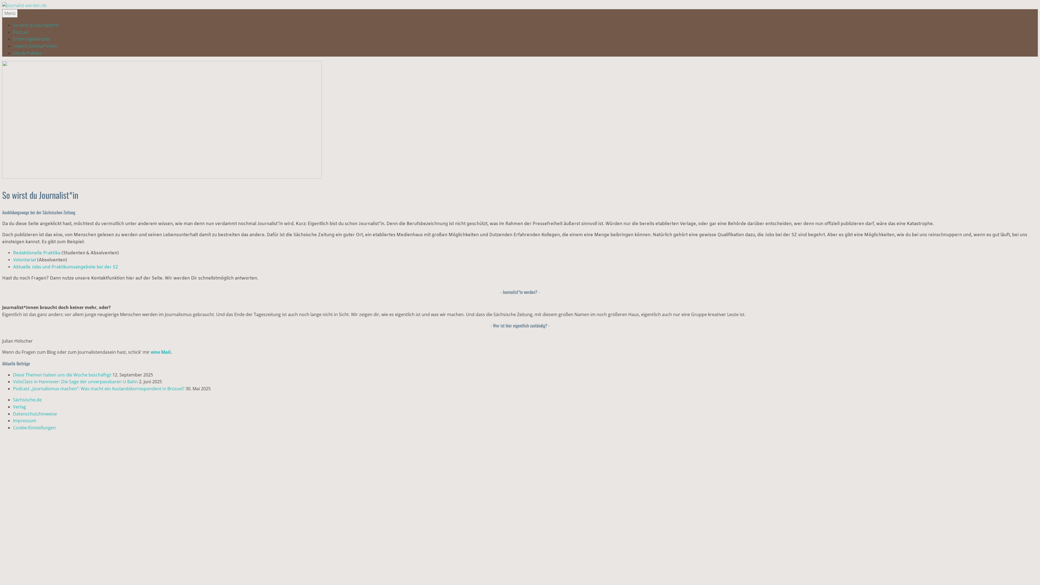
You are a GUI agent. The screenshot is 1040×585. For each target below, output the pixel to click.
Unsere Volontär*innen (35, 46)
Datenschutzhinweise (35, 414)
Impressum (24, 421)
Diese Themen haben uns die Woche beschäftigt (62, 375)
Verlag (19, 407)
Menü (9, 13)
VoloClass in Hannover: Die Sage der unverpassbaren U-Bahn (75, 382)
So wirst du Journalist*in (36, 25)
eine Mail (161, 352)
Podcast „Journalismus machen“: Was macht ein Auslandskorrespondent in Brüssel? (98, 389)
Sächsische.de (27, 400)
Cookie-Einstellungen (34, 428)
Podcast (20, 32)
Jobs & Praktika (27, 53)
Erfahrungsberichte (31, 39)
